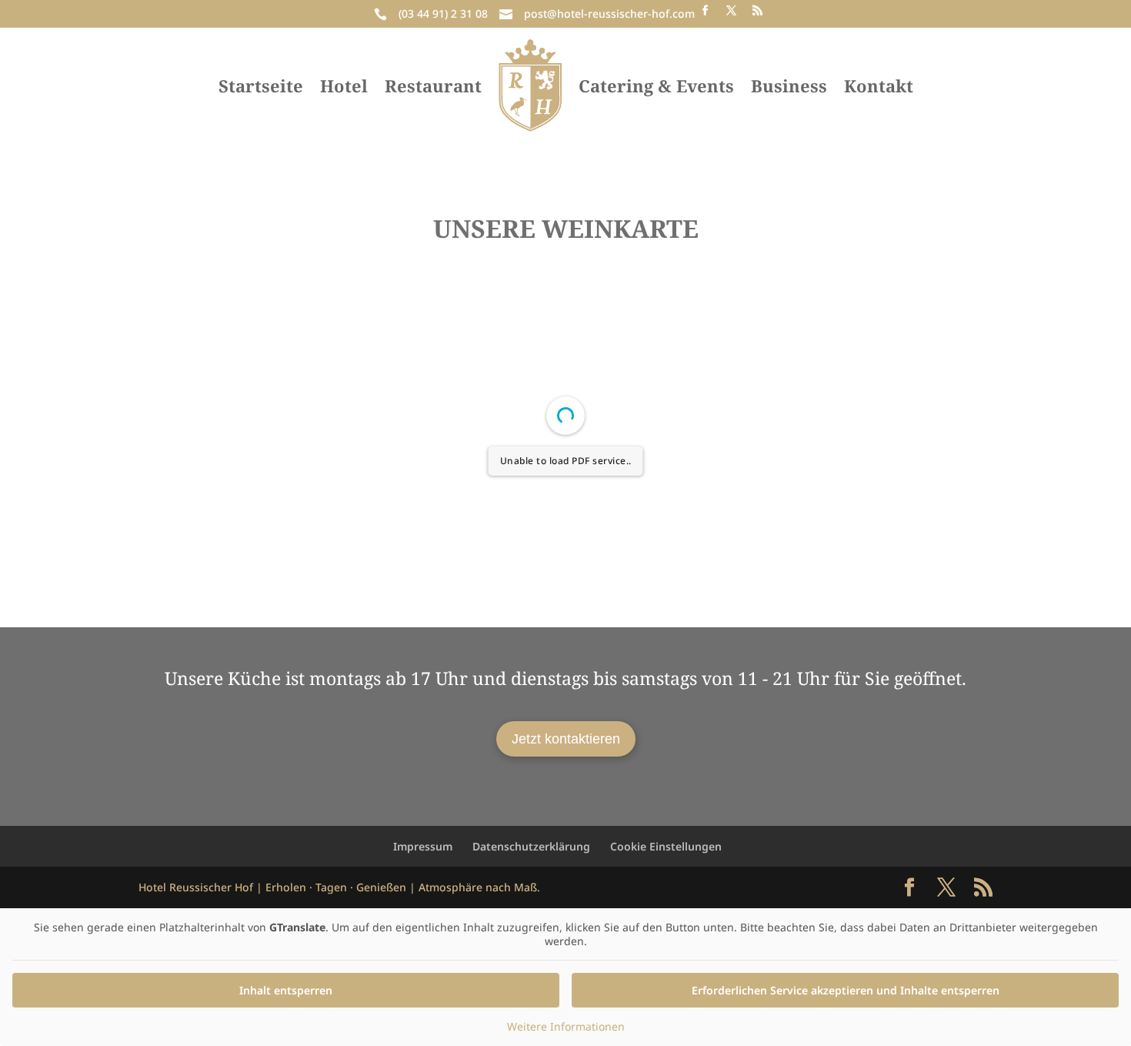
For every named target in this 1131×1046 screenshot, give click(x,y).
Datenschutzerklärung (531, 846)
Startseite (261, 85)
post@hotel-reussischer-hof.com (609, 13)
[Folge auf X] (731, 11)
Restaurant (433, 85)
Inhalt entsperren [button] (285, 990)
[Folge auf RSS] (757, 11)
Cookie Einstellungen (666, 846)
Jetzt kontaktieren (566, 739)
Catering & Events (656, 85)
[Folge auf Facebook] (705, 11)
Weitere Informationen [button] (566, 1027)
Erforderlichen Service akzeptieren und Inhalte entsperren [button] (845, 990)
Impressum (422, 846)
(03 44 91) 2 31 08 (443, 13)
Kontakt (878, 85)
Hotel (344, 85)
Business (789, 85)
